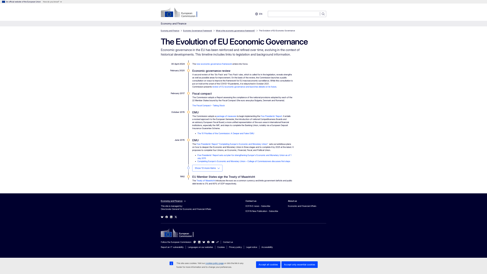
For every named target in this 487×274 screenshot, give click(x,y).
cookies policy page (214, 263)
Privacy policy (235, 247)
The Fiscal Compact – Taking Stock (208, 105)
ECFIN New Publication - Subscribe (262, 211)
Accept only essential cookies (299, 264)
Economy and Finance (170, 31)
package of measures (226, 116)
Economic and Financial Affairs (302, 206)
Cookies (221, 247)
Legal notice (251, 247)
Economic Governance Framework (197, 31)
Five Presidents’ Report (271, 116)
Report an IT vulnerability (172, 247)
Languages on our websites (200, 247)
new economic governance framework (214, 64)
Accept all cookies (268, 264)
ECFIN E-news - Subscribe (258, 206)
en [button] (260, 14)
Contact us (228, 242)
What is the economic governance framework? (235, 31)
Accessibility (267, 247)
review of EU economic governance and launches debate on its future (244, 86)
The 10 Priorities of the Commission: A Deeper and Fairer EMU (225, 133)
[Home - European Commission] (181, 13)
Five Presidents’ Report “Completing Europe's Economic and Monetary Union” (232, 144)
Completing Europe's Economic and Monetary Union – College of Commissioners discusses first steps (243, 161)
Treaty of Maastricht (205, 180)
